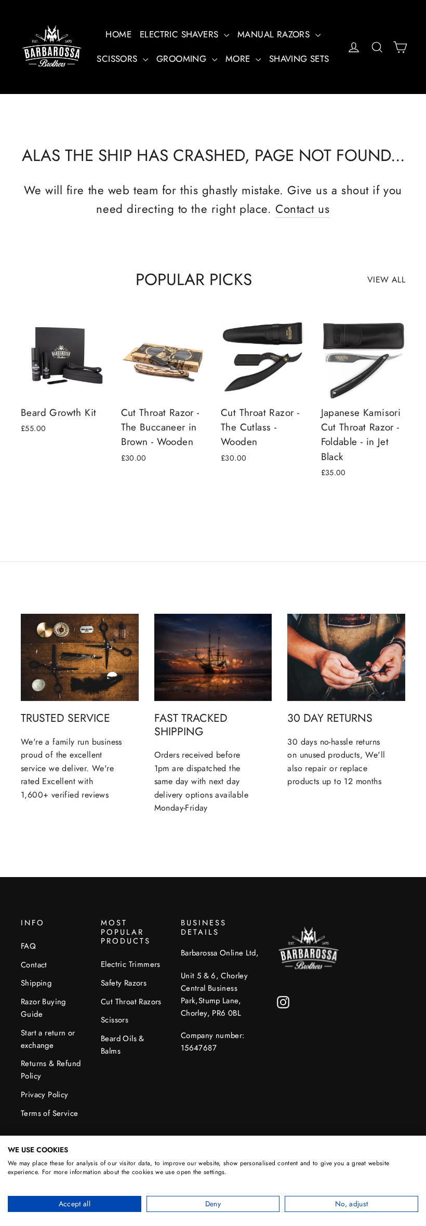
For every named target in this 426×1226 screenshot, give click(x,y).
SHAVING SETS (299, 58)
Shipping (36, 983)
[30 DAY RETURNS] (346, 657)
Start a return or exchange (48, 1039)
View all (386, 280)
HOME (118, 34)
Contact (34, 965)
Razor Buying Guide (43, 1008)
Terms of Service (49, 1113)
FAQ (28, 946)
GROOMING (182, 58)
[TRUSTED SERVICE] (80, 657)
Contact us (302, 208)
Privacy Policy (45, 1094)
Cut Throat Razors (131, 1001)
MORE (239, 58)
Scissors (114, 1020)
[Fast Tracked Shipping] (213, 657)
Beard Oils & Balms (122, 1045)
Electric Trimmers (131, 964)
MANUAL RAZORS (275, 34)
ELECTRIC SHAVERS (180, 34)
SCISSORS (118, 58)
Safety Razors (124, 983)
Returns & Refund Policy (51, 1070)
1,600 (32, 795)
